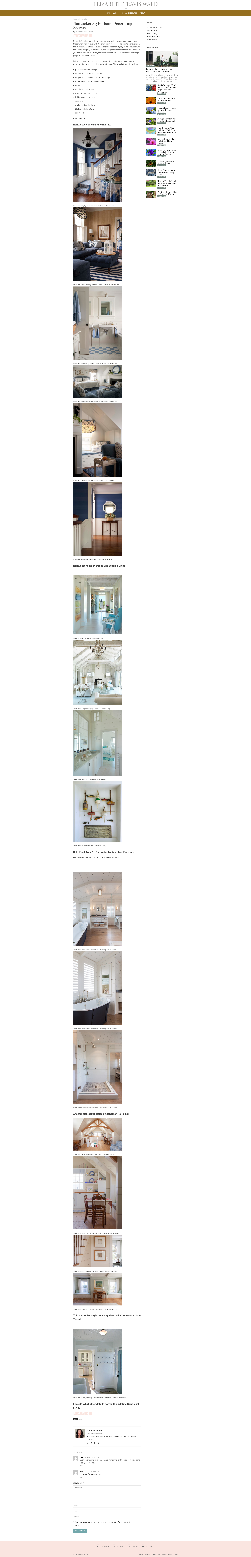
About (142, 13)
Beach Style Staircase (80, 1271)
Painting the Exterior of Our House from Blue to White (159, 70)
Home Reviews (154, 36)
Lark (81, 1457)
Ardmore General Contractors (95, 206)
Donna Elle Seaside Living (95, 638)
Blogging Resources (129, 13)
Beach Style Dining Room (81, 1233)
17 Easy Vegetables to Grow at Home (166, 162)
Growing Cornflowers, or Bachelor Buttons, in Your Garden (167, 152)
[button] (175, 13)
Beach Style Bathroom (80, 950)
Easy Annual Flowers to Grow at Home (166, 99)
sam (81, 1472)
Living (115, 13)
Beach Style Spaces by (80, 846)
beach (80, 1419)
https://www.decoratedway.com (95, 1433)
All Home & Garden (155, 28)
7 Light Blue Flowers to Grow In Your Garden (166, 110)
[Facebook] (88, 1443)
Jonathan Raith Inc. (111, 950)
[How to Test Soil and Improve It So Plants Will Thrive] (151, 183)
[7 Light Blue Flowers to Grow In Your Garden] (151, 110)
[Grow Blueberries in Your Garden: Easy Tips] (151, 172)
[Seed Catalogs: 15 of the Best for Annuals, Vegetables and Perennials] (151, 87)
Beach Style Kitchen (79, 1154)
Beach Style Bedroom (80, 1309)
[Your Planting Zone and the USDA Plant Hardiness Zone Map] (151, 130)
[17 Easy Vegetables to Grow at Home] (151, 163)
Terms (176, 1554)
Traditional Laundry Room (81, 1398)
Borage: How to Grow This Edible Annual (166, 119)
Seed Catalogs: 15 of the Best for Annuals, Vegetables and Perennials (166, 88)
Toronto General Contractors (101, 1398)
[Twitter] (99, 1443)
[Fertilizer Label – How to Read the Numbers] (151, 194)
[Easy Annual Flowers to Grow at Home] (151, 100)
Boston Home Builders (97, 950)
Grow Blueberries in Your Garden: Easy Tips (166, 172)
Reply (81, 1465)
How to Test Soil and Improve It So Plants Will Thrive (166, 183)
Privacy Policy (156, 1554)
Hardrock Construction (119, 1398)
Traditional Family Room (81, 285)
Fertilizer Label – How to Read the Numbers (167, 193)
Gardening (152, 39)
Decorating (152, 33)
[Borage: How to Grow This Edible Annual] (151, 121)
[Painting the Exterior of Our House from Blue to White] (162, 59)
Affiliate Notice (167, 1554)
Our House (152, 30)
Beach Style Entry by (79, 638)
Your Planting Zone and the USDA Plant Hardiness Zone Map (166, 130)
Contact (147, 1554)
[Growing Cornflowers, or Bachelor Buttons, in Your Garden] (151, 152)
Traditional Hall (78, 559)
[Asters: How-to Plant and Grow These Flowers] (151, 141)
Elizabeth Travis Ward (84, 31)
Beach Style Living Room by (82, 709)
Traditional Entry (78, 206)
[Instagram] (92, 1443)
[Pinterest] (95, 1443)
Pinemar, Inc (110, 206)
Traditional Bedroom (80, 402)
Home (108, 13)
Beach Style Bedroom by (81, 779)
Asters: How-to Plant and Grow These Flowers (166, 141)
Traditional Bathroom (80, 364)
